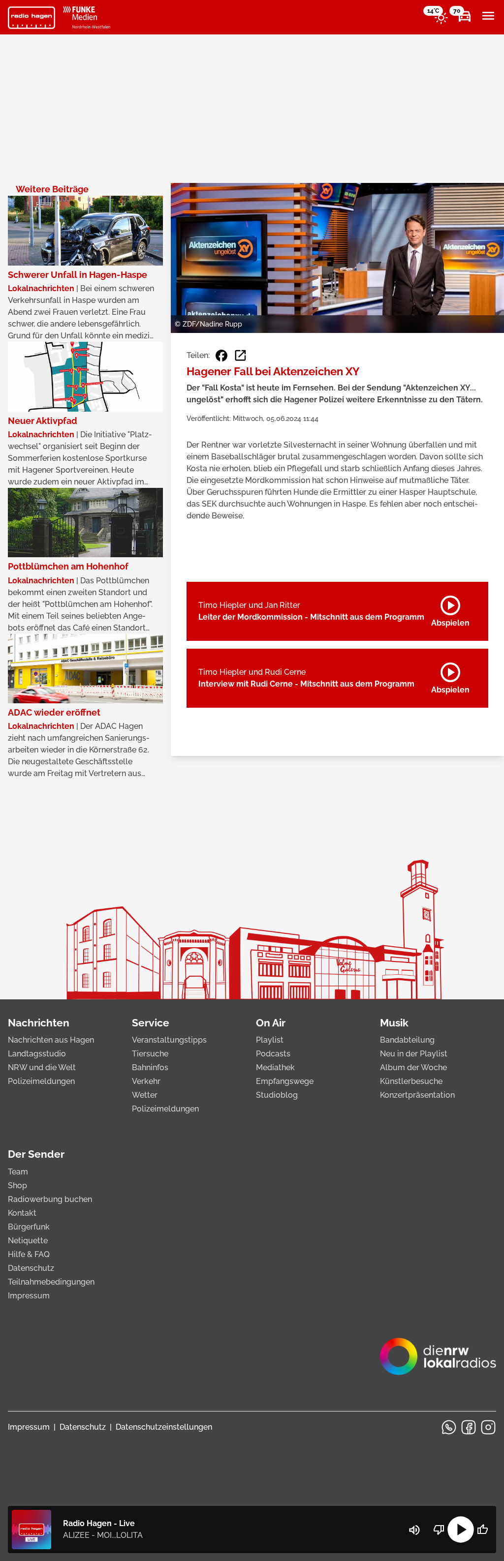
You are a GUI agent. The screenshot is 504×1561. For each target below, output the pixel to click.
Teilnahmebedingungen (51, 1282)
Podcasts (273, 1053)
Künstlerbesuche (411, 1081)
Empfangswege (285, 1081)
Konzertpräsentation (417, 1095)
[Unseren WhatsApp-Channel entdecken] (449, 1427)
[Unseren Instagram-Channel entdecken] (488, 1427)
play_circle (460, 1529)
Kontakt (22, 1213)
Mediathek (275, 1067)
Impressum (29, 1295)
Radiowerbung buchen (50, 1199)
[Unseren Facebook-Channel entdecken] (468, 1427)
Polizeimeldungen (41, 1081)
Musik (394, 1023)
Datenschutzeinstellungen (164, 1427)
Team (18, 1171)
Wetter (145, 1095)
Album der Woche (413, 1067)
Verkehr (146, 1081)
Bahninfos (150, 1067)
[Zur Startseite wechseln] (31, 17)
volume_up (414, 1530)
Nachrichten (38, 1023)
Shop (17, 1185)
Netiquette (28, 1240)
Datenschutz (31, 1268)
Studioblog (277, 1095)
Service (150, 1023)
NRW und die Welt (42, 1067)
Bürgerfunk (29, 1226)
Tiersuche (150, 1053)
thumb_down (439, 1529)
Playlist (270, 1040)
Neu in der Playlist (413, 1053)
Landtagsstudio (37, 1053)
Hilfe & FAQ (29, 1254)
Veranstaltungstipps (169, 1040)
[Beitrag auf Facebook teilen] (221, 355)
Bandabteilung (407, 1040)
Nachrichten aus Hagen (51, 1040)
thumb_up (482, 1529)
